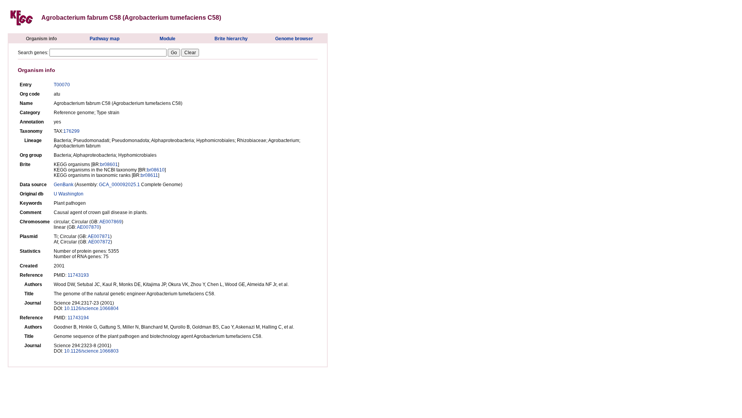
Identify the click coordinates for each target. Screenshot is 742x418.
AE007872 (99, 242)
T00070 (62, 84)
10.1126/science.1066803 (91, 351)
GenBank (63, 184)
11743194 (78, 317)
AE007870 (88, 227)
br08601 (109, 164)
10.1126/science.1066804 (91, 308)
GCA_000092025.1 (119, 184)
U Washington (68, 194)
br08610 (156, 170)
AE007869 (110, 221)
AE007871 (99, 236)
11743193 (78, 275)
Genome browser (294, 38)
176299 (71, 131)
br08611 (149, 175)
